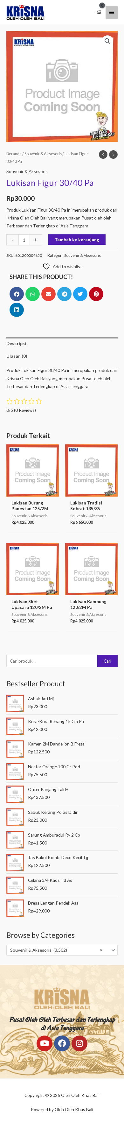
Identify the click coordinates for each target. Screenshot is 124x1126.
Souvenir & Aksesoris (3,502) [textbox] (56, 950)
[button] (107, 41)
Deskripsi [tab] (16, 343)
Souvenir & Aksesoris (43, 154)
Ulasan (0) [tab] (16, 356)
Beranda (14, 154)
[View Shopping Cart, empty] (98, 12)
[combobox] (62, 950)
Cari (107, 661)
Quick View (33, 492)
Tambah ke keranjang (77, 239)
